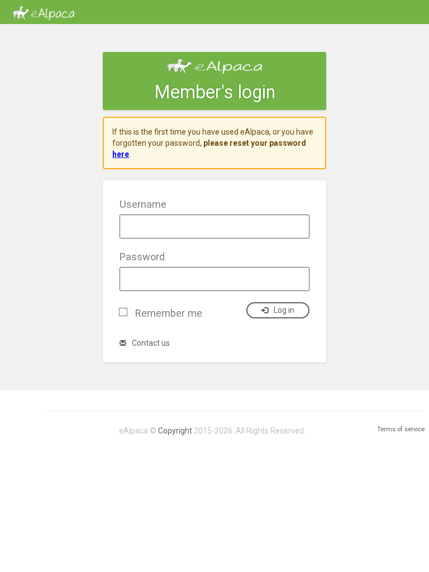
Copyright (175, 430)
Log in (284, 310)
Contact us (151, 343)
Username (143, 204)
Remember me (168, 313)
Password (142, 257)
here (120, 154)
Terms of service (401, 429)
